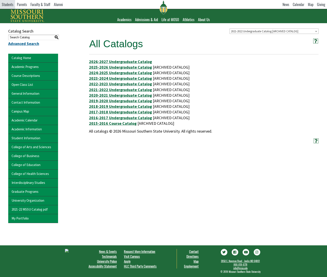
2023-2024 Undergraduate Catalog (120, 78)
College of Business (25, 156)
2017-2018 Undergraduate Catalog (120, 112)
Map (310, 4)
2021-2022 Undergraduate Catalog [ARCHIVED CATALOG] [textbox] (264, 31)
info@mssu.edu (240, 268)
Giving (321, 4)
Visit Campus (132, 256)
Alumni (58, 4)
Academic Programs (25, 67)
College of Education (26, 165)
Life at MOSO (170, 19)
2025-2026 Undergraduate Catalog (120, 67)
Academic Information (27, 129)
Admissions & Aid (146, 19)
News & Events (108, 251)
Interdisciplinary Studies (28, 183)
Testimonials (109, 256)
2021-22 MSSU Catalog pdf (30, 209)
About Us (204, 19)
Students (7, 4)
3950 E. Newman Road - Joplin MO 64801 (240, 261)
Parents (22, 4)
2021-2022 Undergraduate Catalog (120, 89)
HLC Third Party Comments (140, 266)
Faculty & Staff (40, 4)
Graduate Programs (25, 191)
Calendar (298, 4)
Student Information (26, 138)
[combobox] (274, 31)
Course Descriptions (26, 76)
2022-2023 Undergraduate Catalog (120, 83)
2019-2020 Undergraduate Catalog (120, 100)
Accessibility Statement (103, 266)
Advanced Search (23, 43)
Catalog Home (21, 58)
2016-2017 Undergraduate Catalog (120, 117)
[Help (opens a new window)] (315, 41)
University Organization (28, 200)
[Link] (223, 251)
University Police (107, 261)
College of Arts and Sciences (31, 147)
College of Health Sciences (30, 174)
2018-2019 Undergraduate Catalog (120, 106)
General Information (25, 93)
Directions (192, 256)
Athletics (188, 19)
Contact (194, 251)
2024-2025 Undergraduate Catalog (120, 72)
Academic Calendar (25, 120)
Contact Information (26, 102)
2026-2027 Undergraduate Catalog (120, 61)
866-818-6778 (240, 264)
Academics (124, 19)
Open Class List (22, 84)
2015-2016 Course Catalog (113, 123)
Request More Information (139, 251)
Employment (191, 266)
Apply (127, 261)
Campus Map (20, 111)
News (286, 4)
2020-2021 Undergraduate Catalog (120, 95)
